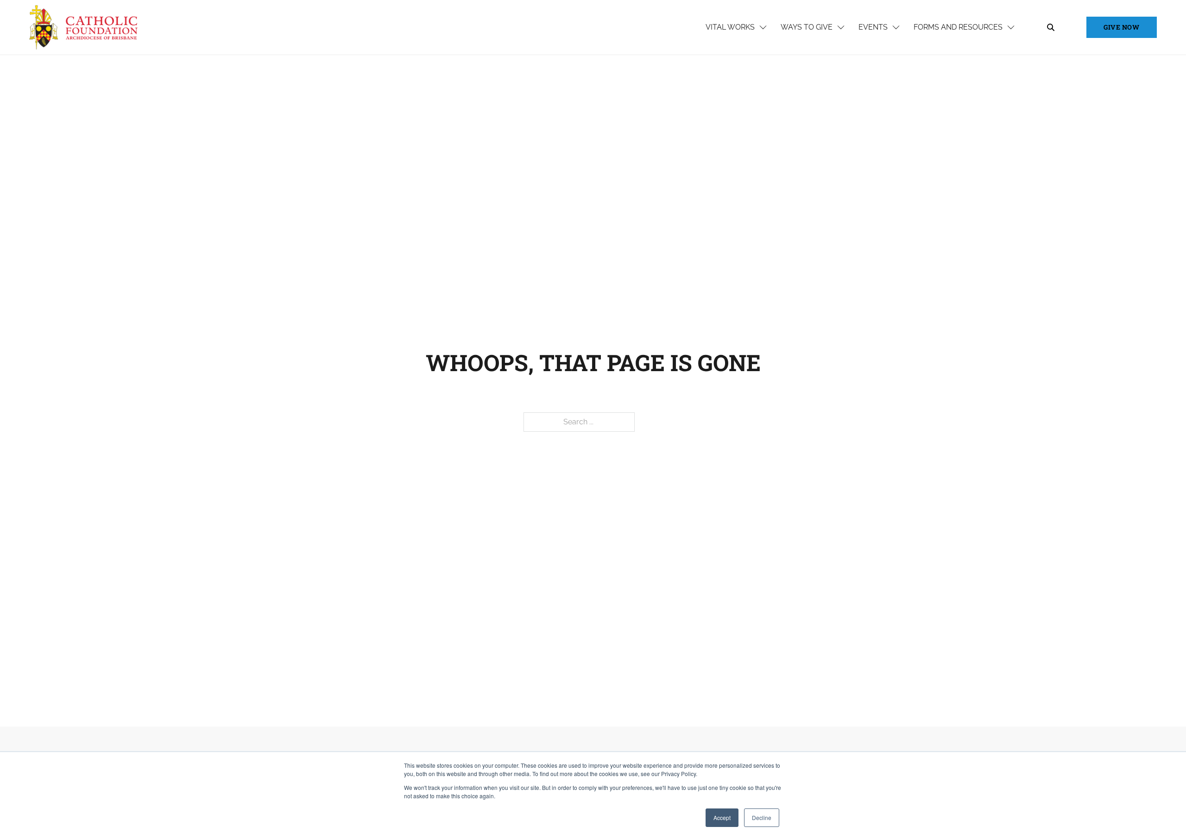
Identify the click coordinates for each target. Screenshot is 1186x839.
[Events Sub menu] (896, 27)
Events (873, 27)
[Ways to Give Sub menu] (841, 27)
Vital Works (730, 27)
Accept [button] (722, 817)
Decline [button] (761, 817)
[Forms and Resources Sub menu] (1011, 27)
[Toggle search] (1051, 27)
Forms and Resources (958, 27)
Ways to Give (807, 27)
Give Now (1121, 27)
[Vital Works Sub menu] (763, 27)
